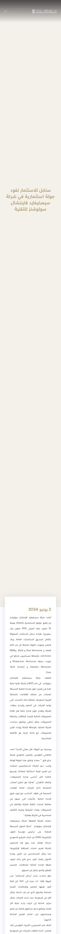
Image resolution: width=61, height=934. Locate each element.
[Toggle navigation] (5, 11)
